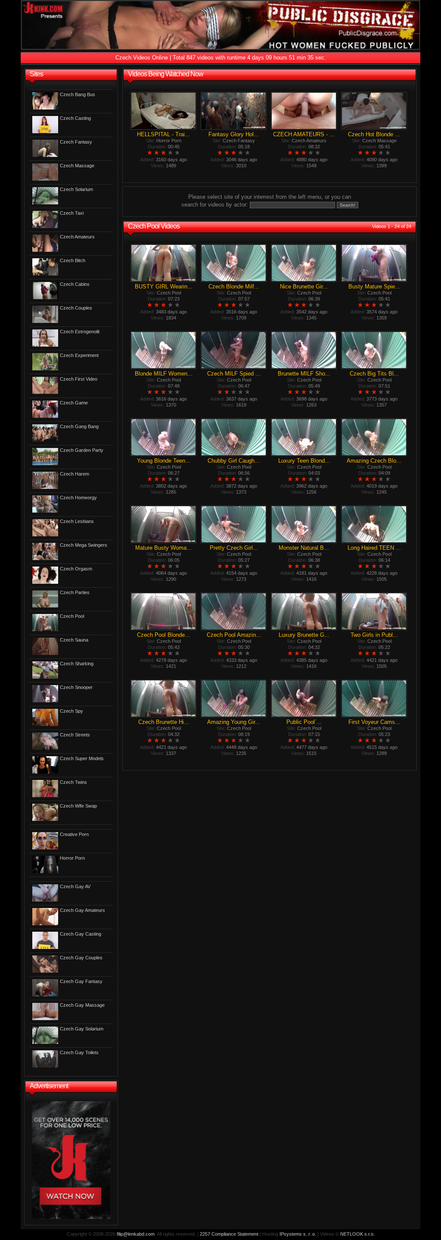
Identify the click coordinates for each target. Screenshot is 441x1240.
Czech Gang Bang (79, 426)
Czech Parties (75, 592)
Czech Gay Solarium (81, 1028)
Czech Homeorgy (78, 497)
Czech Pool (72, 616)
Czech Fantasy (76, 141)
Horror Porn (72, 858)
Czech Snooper (76, 687)
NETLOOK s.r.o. (357, 1234)
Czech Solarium (76, 189)
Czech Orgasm (76, 568)
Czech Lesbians (77, 521)
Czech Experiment (79, 355)
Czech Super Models (82, 758)
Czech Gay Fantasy (81, 981)
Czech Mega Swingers (83, 545)
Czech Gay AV (75, 886)
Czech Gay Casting (80, 933)
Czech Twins (73, 782)
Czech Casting (75, 118)
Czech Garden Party (81, 450)
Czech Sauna (74, 639)
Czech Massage (77, 165)
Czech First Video (78, 379)
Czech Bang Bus (77, 94)
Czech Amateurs (77, 236)
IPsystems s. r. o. (298, 1234)
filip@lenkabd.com (136, 1234)
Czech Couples (76, 307)
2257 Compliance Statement (229, 1234)
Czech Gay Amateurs (82, 910)
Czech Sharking (76, 663)
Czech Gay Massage (82, 1005)
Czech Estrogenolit (79, 331)
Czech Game (74, 402)
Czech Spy (71, 711)
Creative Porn (74, 834)
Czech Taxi (72, 213)
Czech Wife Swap (78, 805)
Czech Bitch (72, 260)
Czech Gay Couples (81, 957)
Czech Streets (75, 734)
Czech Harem (74, 473)
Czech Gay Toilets (79, 1052)
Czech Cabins (75, 284)
